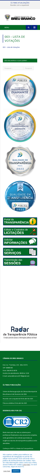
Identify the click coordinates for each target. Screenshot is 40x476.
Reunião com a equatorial (19, 5)
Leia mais (26, 464)
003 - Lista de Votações (11, 47)
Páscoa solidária (8, 403)
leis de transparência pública (23, 441)
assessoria (26, 435)
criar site (16, 432)
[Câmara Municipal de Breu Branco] (20, 17)
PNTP (12, 448)
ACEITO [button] (16, 471)
